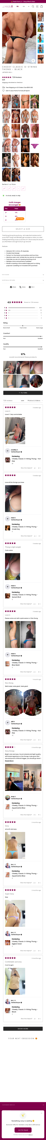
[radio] (6, 101)
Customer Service (8, 1105)
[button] (12, 77)
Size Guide (5, 274)
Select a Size (9, 184)
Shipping (5, 82)
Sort (23, 400)
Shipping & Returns (8, 280)
